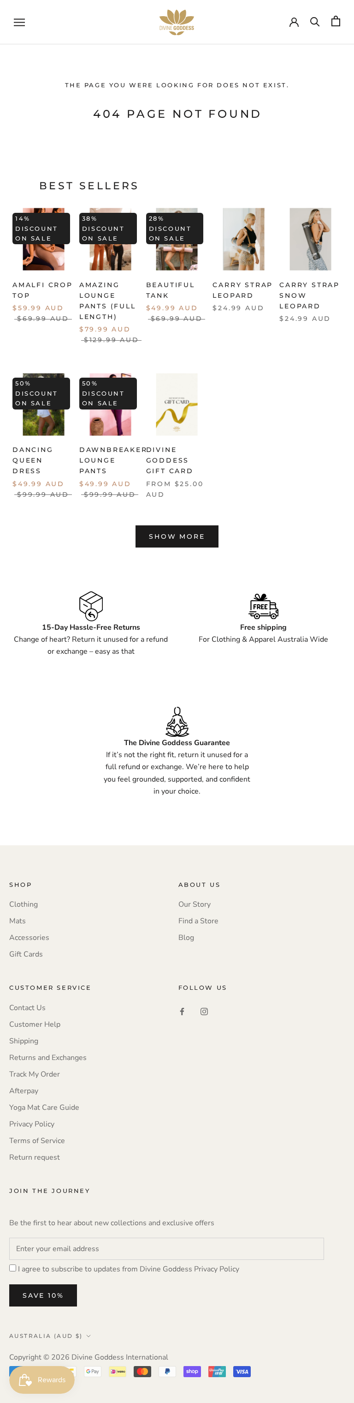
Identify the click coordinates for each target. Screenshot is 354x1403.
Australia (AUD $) (46, 1335)
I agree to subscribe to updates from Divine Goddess (128, 1269)
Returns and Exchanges (48, 1058)
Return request (34, 1157)
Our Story (194, 904)
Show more (177, 536)
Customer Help (34, 1024)
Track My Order (34, 1074)
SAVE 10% (43, 1295)
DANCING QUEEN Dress (32, 460)
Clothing (23, 904)
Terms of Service (37, 1141)
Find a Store (198, 921)
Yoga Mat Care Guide (44, 1107)
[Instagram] (204, 1011)
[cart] (335, 21)
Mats (17, 921)
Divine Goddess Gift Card (170, 460)
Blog (186, 938)
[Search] (315, 21)
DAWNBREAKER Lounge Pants (113, 460)
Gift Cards (26, 954)
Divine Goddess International (119, 1357)
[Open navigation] (19, 22)
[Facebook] (182, 1011)
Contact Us (27, 1008)
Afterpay (23, 1091)
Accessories (29, 938)
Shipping (23, 1041)
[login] (294, 21)
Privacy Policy (31, 1124)
